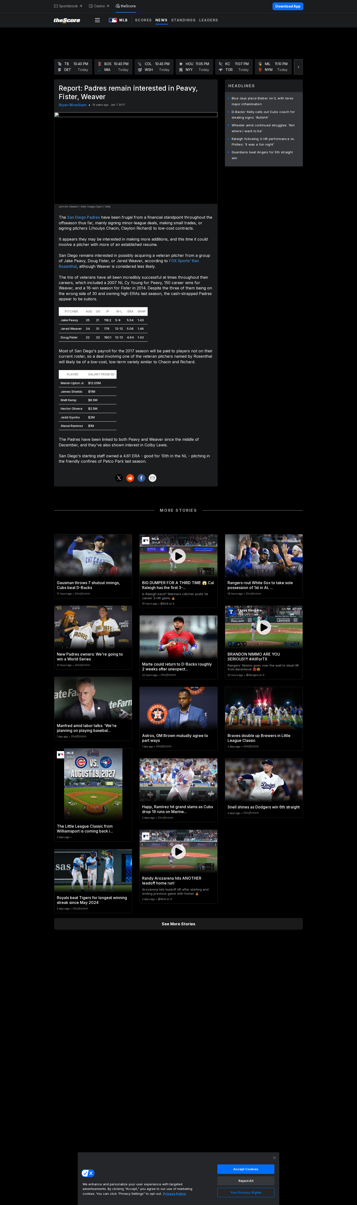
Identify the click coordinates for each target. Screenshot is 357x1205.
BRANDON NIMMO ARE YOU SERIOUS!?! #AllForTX (254, 656)
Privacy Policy (174, 1194)
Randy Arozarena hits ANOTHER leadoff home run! (171, 880)
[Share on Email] (152, 478)
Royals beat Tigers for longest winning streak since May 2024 (92, 900)
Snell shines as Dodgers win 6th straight (264, 807)
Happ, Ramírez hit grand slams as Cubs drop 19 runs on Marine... (177, 809)
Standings (183, 20)
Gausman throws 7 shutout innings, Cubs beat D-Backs (88, 585)
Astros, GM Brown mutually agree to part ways (175, 738)
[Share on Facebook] (141, 478)
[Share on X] (119, 478)
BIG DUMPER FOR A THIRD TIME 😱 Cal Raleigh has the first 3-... (178, 585)
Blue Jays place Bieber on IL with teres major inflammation (263, 101)
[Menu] (97, 20)
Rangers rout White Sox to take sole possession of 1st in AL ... (260, 585)
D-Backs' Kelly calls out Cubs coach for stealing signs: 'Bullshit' (263, 115)
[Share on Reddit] (130, 478)
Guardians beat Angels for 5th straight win (262, 155)
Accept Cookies (246, 1169)
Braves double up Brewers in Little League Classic (259, 738)
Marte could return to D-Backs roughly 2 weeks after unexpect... (177, 666)
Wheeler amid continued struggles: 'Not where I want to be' (263, 128)
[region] (178, 1178)
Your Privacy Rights (246, 1192)
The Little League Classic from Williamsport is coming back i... (85, 828)
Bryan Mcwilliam (72, 105)
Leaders (208, 20)
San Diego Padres (83, 217)
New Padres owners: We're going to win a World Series (90, 656)
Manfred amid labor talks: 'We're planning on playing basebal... (87, 728)
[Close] (274, 1157)
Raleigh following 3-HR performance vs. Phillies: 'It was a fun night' (263, 142)
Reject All (246, 1181)
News (161, 20)
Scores (143, 20)
